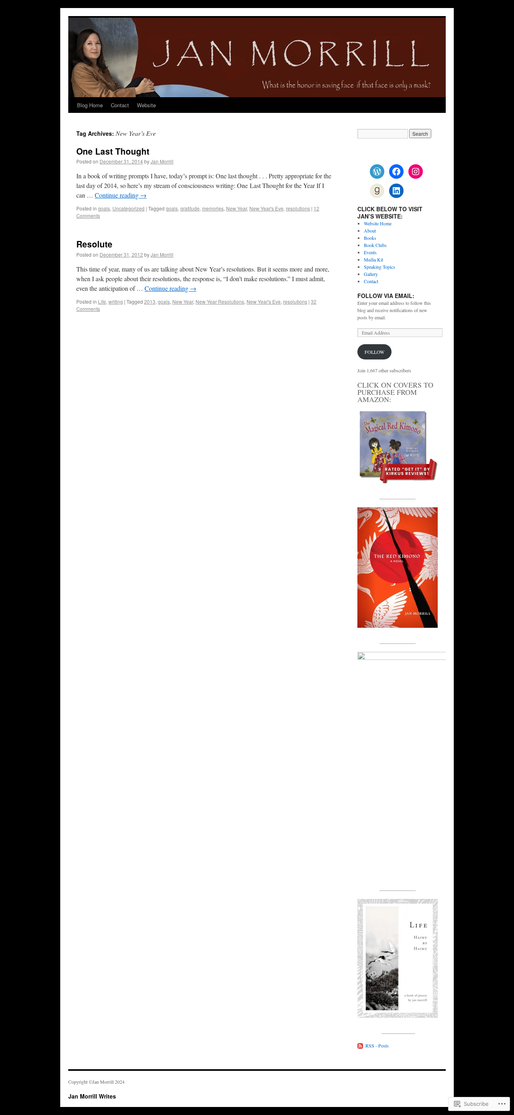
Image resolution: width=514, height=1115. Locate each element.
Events (370, 252)
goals (104, 208)
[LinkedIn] (396, 191)
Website (146, 105)
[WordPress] (377, 171)
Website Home (378, 223)
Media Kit (373, 259)
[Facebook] (396, 171)
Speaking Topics (379, 266)
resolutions (298, 208)
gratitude (190, 208)
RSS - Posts (377, 1045)
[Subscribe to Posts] (360, 1045)
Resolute (94, 244)
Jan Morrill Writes (92, 1096)
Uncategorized (128, 208)
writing (115, 301)
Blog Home (90, 105)
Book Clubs (375, 245)
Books (370, 238)
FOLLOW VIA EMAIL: (385, 296)
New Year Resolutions (220, 301)
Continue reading (121, 195)
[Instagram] (415, 171)
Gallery (371, 274)
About (370, 230)
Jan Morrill (162, 161)
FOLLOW (374, 352)
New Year (236, 208)
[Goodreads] (377, 191)
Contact (120, 105)
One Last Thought (112, 151)
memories (213, 208)
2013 (149, 301)
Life (102, 301)
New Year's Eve (266, 208)
